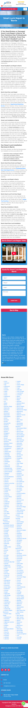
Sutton (18, 562)
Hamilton (6, 597)
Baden (5, 403)
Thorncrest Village (21, 577)
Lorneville (19, 394)
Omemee (19, 456)
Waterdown (19, 602)
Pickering (19, 476)
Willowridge (20, 630)
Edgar (5, 545)
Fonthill (6, 572)
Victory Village (20, 597)
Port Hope (19, 485)
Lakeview (6, 638)
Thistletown (20, 573)
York (18, 635)
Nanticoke (19, 438)
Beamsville (6, 408)
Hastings (6, 600)
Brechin (6, 431)
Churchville (7, 478)
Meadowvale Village (22, 409)
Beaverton (6, 409)
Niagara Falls (20, 448)
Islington (6, 625)
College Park (7, 490)
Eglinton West (7, 547)
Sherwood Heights (21, 530)
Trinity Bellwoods (21, 587)
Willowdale (19, 628)
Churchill (6, 475)
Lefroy (18, 383)
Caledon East (7, 451)
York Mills (19, 637)
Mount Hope (20, 433)
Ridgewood (19, 503)
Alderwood (7, 386)
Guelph (6, 592)
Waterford (19, 603)
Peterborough (20, 475)
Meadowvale (20, 408)
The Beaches (20, 567)
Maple (18, 399)
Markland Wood (21, 403)
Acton (5, 381)
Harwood (6, 598)
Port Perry (19, 488)
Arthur (5, 398)
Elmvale (6, 550)
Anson (5, 394)
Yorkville (19, 638)
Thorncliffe (19, 575)
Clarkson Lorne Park (9, 483)
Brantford (6, 429)
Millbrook (19, 416)
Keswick (6, 630)
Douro (5, 515)
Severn (18, 520)
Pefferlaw (19, 471)
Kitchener (6, 635)
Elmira (5, 548)
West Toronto (20, 617)
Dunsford (6, 536)
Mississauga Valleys (22, 428)
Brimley (6, 436)
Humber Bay (7, 608)
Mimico (18, 421)
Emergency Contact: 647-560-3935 (15, 705)
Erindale (6, 557)
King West (6, 633)
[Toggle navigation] (25, 9)
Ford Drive (6, 573)
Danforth (6, 505)
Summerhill (19, 558)
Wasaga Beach (20, 598)
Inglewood (6, 620)
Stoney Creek (20, 550)
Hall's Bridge (7, 595)
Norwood (19, 451)
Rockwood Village (21, 506)
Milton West (20, 419)
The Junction (20, 570)
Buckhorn (6, 441)
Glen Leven (7, 583)
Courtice (6, 498)
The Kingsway (20, 572)
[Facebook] (2, 670)
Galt (5, 578)
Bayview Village (8, 406)
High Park (6, 607)
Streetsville (19, 557)
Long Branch (20, 393)
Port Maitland (20, 486)
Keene (5, 627)
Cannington (7, 461)
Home (2, 27)
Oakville (19, 453)
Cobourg (6, 486)
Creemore (6, 503)
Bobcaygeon (7, 416)
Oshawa (19, 461)
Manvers (19, 398)
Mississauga (20, 423)
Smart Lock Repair (14, 27)
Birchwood (7, 413)
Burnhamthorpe (8, 446)
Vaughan (19, 593)
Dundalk (6, 531)
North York (19, 450)
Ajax (5, 384)
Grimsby (6, 590)
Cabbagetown (7, 448)
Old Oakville (20, 455)
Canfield (6, 460)
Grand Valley (7, 587)
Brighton (6, 434)
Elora (5, 551)
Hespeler (6, 605)
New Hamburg (20, 440)
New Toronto (20, 441)
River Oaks (19, 505)
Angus (5, 391)
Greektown (7, 588)
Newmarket (19, 444)
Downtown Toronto (9, 526)
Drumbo (6, 528)
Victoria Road (20, 595)
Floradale (6, 570)
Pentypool (19, 473)
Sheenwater (20, 523)
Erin (5, 553)
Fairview (6, 563)
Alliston (6, 388)
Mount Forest (20, 431)
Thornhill (19, 578)
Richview (19, 501)
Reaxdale (19, 498)
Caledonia (6, 453)
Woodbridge (20, 632)
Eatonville (6, 543)
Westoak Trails (20, 618)
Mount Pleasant (20, 434)
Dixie (5, 510)
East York (6, 541)
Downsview (7, 516)
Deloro (6, 508)
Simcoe (18, 531)
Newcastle (19, 443)
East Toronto (7, 540)
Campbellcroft (7, 458)
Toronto (19, 582)
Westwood (19, 622)
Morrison (19, 429)
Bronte (5, 438)
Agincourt (6, 383)
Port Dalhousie (20, 481)
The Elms (19, 568)
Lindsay (19, 386)
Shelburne (19, 525)
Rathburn (19, 496)
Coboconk (6, 485)
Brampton (6, 428)
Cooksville (6, 495)
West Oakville (20, 615)
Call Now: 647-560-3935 (9, 9)
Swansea (19, 565)
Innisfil (5, 623)
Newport (19, 446)
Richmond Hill (20, 500)
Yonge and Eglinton (21, 633)
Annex (5, 393)
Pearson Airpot (20, 470)
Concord (6, 493)
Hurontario (7, 618)
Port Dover (19, 483)
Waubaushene (20, 607)
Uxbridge (19, 592)
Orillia (18, 460)
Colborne (6, 488)
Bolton (5, 418)
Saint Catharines (21, 510)
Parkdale (19, 468)
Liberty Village (20, 384)
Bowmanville (7, 423)
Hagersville (7, 593)
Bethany (6, 411)
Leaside (19, 381)
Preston (19, 491)
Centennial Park (8, 468)
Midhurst (19, 413)
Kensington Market (8, 628)
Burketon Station (8, 443)
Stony (18, 551)
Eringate (6, 558)
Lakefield (6, 637)
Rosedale (19, 508)
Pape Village (20, 463)
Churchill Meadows (9, 476)
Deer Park (6, 506)
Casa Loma (7, 465)
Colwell (6, 491)
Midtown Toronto (21, 414)
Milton (18, 418)
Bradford (6, 424)
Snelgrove (19, 536)
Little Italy (19, 389)
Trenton (19, 585)
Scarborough (20, 511)
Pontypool (19, 478)
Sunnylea (19, 560)
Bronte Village (7, 440)
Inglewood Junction (9, 622)
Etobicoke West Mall (9, 562)
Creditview (7, 501)
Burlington (6, 444)
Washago (19, 600)
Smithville (19, 535)
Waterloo (19, 605)
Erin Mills (6, 555)
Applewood (7, 396)
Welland (19, 608)
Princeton (19, 495)
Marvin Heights (20, 406)
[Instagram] (8, 670)
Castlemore (7, 466)
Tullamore (19, 588)
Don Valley (7, 513)
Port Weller (19, 490)
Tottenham (19, 583)
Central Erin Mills (8, 470)
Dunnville (6, 535)
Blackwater (7, 414)
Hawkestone (7, 602)
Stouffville (19, 553)
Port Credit (19, 480)
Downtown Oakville (9, 525)
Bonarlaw (6, 419)
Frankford (6, 577)
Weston (18, 620)
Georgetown (7, 580)
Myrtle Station (20, 436)
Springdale (19, 540)
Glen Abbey (7, 582)
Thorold (19, 580)
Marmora (19, 404)
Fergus (5, 568)
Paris (18, 465)
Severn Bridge (20, 521)
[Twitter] (5, 670)
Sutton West (20, 563)
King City (6, 632)
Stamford (19, 541)
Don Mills (6, 511)
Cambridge (7, 455)
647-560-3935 (7, 683)
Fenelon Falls (7, 567)
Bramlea (6, 426)
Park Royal (19, 466)
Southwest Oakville (21, 538)
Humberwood (7, 617)
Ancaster (6, 389)
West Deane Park (21, 610)
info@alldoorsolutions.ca (9, 686)
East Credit (7, 538)
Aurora (6, 399)
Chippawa (6, 473)
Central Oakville (8, 471)
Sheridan (19, 526)
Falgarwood (7, 565)
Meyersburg (20, 411)
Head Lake (7, 603)
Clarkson (6, 481)
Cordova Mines (8, 496)
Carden (6, 463)
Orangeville (19, 458)
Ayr (5, 401)
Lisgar (18, 388)
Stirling (18, 545)
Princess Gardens (21, 493)
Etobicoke (6, 560)
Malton (18, 396)
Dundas (6, 533)
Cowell (6, 500)
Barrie (6, 27)
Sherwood (19, 528)
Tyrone (18, 590)
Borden (6, 421)
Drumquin (6, 530)
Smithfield (19, 533)
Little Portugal (20, 391)
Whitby (18, 623)
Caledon (6, 450)
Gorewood (6, 585)
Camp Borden (7, 456)
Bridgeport (7, 433)
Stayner (19, 543)
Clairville (6, 480)
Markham (19, 401)
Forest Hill (6, 575)
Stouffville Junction (21, 555)
